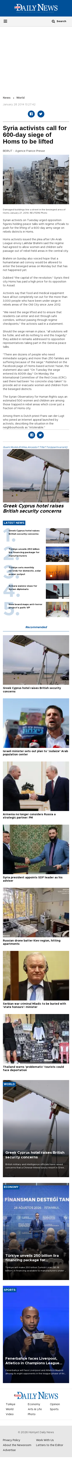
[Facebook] (31, 114)
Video (10, 1414)
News (7, 98)
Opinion (55, 1404)
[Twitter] (40, 114)
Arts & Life (35, 1409)
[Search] (53, 21)
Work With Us (45, 1440)
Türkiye (10, 1404)
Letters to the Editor (49, 1445)
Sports (54, 1409)
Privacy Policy (11, 1440)
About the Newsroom (17, 1445)
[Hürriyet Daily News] (36, 8)
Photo (32, 1414)
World (20, 98)
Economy (34, 1404)
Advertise (9, 1450)
